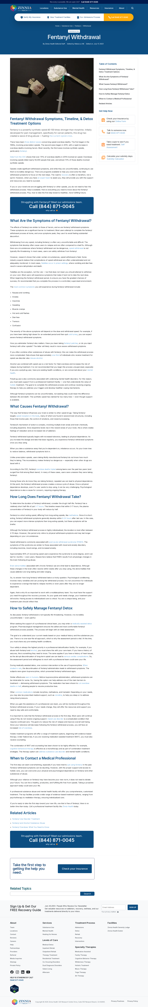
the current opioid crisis (61, 136)
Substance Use (60, 8)
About (121, 8)
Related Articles (105, 103)
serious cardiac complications (76, 656)
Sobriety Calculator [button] (115, 159)
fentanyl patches (71, 343)
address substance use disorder (52, 752)
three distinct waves (33, 142)
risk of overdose (25, 728)
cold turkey (73, 334)
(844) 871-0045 (118, 133)
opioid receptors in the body (27, 416)
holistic (13, 385)
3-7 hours (39, 506)
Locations (44, 8)
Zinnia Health (67, 806)
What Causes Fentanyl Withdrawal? (113, 84)
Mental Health (78, 8)
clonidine (58, 695)
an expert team (44, 178)
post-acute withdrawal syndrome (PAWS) (66, 542)
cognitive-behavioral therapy (22, 749)
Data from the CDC (18, 157)
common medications (24, 692)
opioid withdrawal (76, 248)
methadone (73, 515)
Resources (94, 8)
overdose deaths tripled (46, 469)
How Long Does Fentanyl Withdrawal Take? (116, 89)
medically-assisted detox (82, 624)
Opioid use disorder (55, 719)
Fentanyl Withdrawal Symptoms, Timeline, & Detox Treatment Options (117, 70)
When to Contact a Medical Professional (115, 99)
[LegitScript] (14, 989)
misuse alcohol (36, 358)
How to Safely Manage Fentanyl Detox (114, 94)
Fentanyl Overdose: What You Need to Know (30, 827)
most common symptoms (24, 287)
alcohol (34, 650)
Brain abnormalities (18, 566)
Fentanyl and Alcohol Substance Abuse (28, 823)
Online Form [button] (120, 121)
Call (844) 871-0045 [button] (51, 206)
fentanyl (23, 151)
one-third (55, 355)
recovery (65, 175)
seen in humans (31, 677)
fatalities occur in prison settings (54, 263)
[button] (117, 65)
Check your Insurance (75, 868)
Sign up (132, 907)
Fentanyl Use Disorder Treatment (26, 819)
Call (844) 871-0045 (89, 2)
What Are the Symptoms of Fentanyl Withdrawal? (113, 78)
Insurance (109, 8)
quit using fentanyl (74, 765)
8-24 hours (67, 518)
